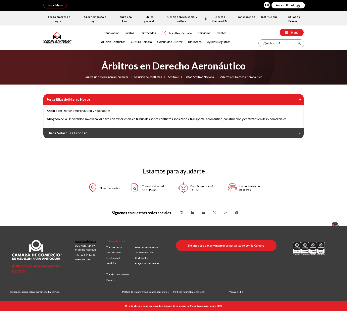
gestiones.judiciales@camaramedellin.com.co (34, 291)
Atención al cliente (85, 241)
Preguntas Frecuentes (147, 263)
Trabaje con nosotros (117, 274)
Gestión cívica (113, 252)
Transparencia (114, 247)
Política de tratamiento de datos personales (147, 291)
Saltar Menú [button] (55, 5)
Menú (294, 32)
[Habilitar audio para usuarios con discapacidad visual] (267, 5)
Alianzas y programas (146, 247)
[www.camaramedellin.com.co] (57, 37)
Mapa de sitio (236, 291)
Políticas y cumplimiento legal (189, 291)
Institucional (113, 257)
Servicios (111, 263)
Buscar (299, 43)
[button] (100, 188)
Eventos (110, 279)
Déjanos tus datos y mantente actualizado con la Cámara (226, 245)
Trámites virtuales (145, 252)
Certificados (141, 257)
